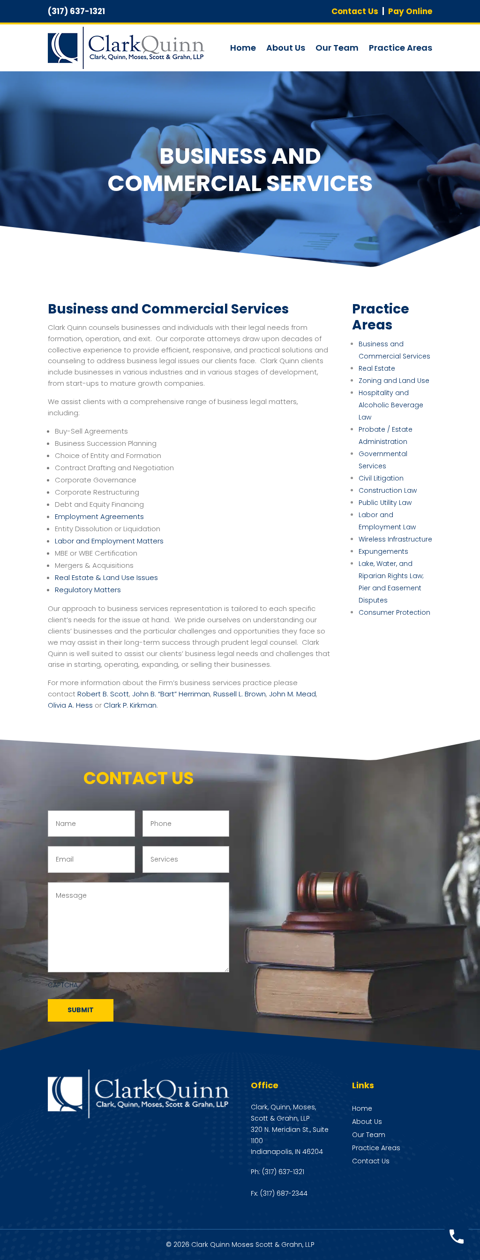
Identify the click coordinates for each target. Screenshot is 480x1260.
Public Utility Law (385, 502)
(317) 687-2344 (284, 1193)
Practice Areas (400, 47)
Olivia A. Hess (70, 705)
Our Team (337, 47)
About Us (285, 47)
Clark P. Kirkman (130, 705)
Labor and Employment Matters (109, 541)
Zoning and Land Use (394, 380)
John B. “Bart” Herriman (171, 694)
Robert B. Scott (103, 694)
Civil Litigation (381, 478)
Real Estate (377, 368)
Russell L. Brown (239, 694)
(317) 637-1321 (283, 1171)
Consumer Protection (394, 612)
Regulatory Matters (88, 590)
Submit (81, 1010)
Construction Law (388, 490)
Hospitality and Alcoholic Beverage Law (391, 405)
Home (243, 47)
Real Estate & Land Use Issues (106, 577)
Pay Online (410, 11)
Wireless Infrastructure (395, 539)
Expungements (383, 551)
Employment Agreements (99, 516)
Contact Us (354, 11)
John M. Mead (292, 694)
